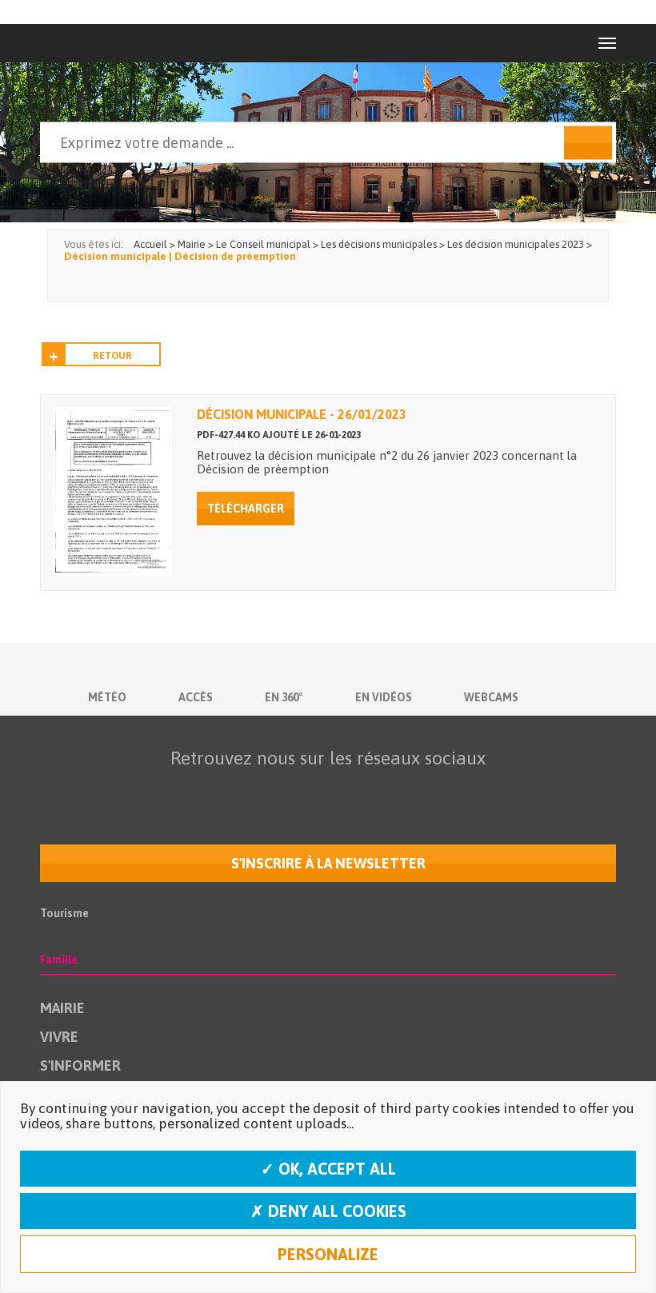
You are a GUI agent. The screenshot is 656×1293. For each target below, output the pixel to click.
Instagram (357, 789)
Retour (112, 355)
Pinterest (425, 789)
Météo (107, 697)
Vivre (59, 1036)
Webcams (491, 697)
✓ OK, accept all (328, 1168)
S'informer (80, 1065)
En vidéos (383, 697)
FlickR (324, 789)
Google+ (391, 789)
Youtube (290, 789)
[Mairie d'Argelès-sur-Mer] (75, 43)
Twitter (257, 789)
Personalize (328, 1254)
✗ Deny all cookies (328, 1211)
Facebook (223, 789)
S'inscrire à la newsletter (328, 863)
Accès (195, 697)
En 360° (284, 697)
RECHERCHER (588, 143)
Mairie (62, 1008)
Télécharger (245, 508)
